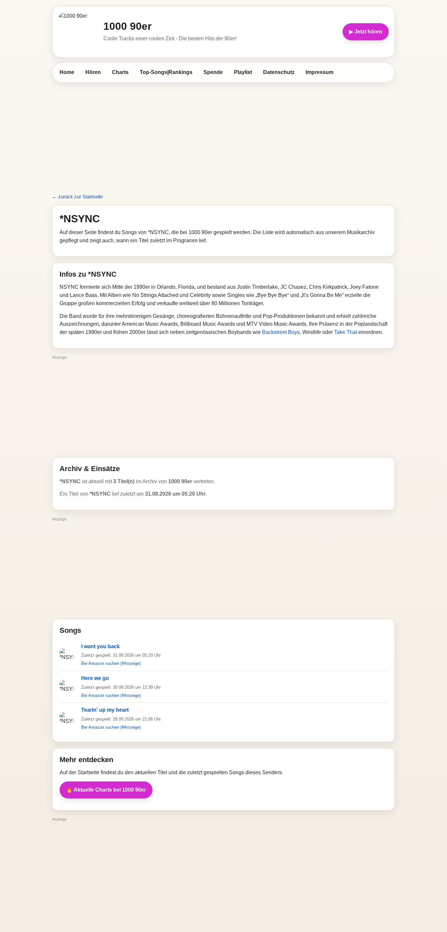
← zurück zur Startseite (77, 196)
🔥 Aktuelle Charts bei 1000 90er (106, 790)
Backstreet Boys (281, 332)
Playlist (243, 72)
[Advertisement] (223, 134)
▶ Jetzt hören (365, 31)
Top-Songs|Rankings (166, 72)
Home (67, 72)
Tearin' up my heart (105, 710)
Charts (120, 72)
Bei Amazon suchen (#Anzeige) (111, 663)
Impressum (319, 72)
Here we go (95, 678)
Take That (345, 332)
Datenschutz (279, 72)
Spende (213, 72)
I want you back (100, 646)
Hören (93, 72)
